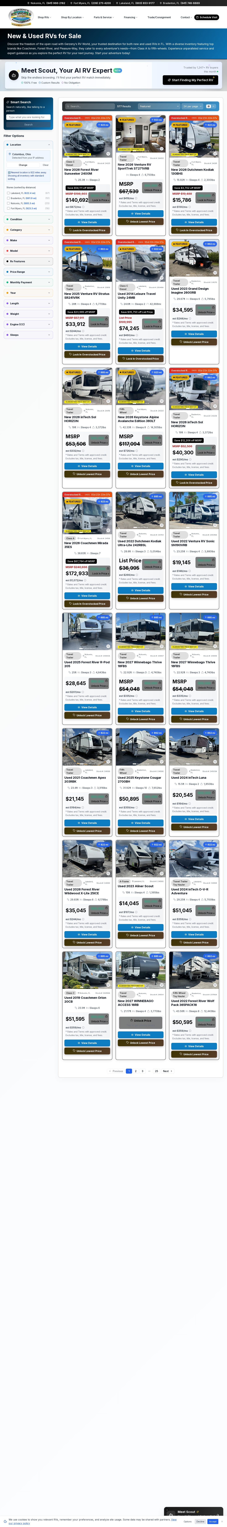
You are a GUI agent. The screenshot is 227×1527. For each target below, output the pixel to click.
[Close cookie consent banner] (222, 1521)
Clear (45, 165)
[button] (113, 75)
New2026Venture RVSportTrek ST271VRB (134, 166)
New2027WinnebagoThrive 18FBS (140, 664)
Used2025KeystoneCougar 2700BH (139, 779)
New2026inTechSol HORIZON (80, 419)
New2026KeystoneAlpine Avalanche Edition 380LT (138, 419)
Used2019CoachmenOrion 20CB (85, 999)
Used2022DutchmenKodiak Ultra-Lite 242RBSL (139, 543)
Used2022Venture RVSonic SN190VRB (193, 543)
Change (23, 165)
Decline (200, 1521)
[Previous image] (66, 139)
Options (188, 1521)
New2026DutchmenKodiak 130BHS (192, 171)
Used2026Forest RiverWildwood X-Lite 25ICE (82, 891)
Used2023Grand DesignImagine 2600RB (190, 290)
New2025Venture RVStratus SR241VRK (86, 295)
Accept (212, 1521)
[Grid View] (208, 106)
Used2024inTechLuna (188, 777)
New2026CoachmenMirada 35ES (86, 545)
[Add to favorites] (108, 154)
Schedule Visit (208, 17)
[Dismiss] (167, 1510)
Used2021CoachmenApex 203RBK (85, 779)
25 (156, 1071)
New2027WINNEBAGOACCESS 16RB (135, 1003)
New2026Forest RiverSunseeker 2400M (81, 171)
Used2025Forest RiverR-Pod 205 (87, 664)
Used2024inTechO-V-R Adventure (189, 891)
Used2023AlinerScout (135, 886)
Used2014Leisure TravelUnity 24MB (137, 295)
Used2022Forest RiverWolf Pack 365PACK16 (192, 1003)
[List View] (213, 106)
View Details (89, 222)
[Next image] (108, 139)
